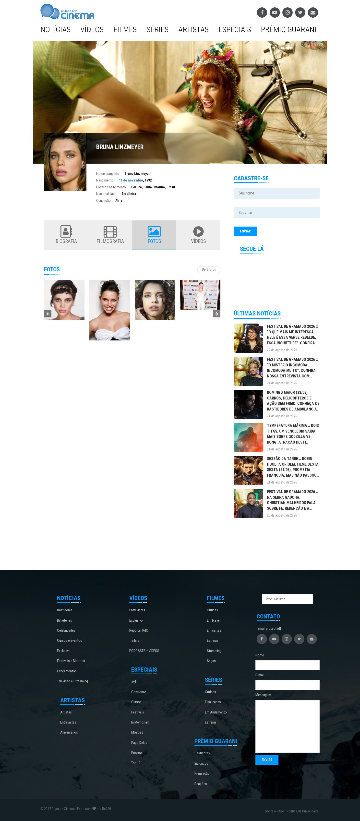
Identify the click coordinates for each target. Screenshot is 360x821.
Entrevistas (68, 722)
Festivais (137, 712)
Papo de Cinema (63, 809)
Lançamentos (67, 671)
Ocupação (103, 200)
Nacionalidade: (106, 194)
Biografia (66, 241)
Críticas (212, 610)
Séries (157, 29)
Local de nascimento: (111, 187)
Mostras (137, 732)
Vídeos (92, 29)
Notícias (55, 29)
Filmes (125, 29)
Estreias (212, 640)
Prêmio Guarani (288, 29)
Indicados (201, 763)
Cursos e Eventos (69, 640)
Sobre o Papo (274, 811)
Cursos (136, 702)
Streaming (214, 651)
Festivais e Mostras (71, 661)
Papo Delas (139, 742)
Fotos (154, 241)
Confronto (138, 692)
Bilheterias (64, 620)
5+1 (133, 681)
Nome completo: (108, 173)
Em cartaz (214, 630)
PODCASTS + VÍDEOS (144, 651)
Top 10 (136, 763)
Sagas (211, 661)
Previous (47, 313)
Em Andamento (216, 712)
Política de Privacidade (302, 811)
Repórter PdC (138, 630)
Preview (137, 752)
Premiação (202, 773)
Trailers (134, 640)
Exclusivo (64, 651)
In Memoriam (140, 722)
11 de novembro (131, 180)
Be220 (106, 809)
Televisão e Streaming (72, 681)
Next (216, 313)
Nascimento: (105, 180)
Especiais (234, 29)
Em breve (213, 620)
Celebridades (66, 630)
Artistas (193, 29)
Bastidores (64, 610)
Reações (200, 784)
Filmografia (110, 241)
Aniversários (69, 732)
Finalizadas (213, 702)
